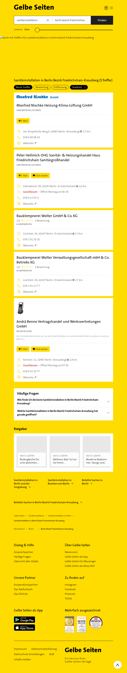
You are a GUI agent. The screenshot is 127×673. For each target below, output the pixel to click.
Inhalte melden (22, 659)
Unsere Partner (24, 578)
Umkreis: (21, 29)
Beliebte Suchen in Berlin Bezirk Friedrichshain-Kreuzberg (46, 502)
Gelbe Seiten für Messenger (80, 561)
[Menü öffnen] (111, 8)
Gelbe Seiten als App (76, 556)
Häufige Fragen (22, 556)
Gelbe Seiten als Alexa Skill (80, 566)
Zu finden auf (74, 578)
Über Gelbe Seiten (77, 545)
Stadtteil (77, 87)
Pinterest (70, 594)
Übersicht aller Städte (26, 561)
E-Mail (24, 120)
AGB (51, 654)
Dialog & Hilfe (24, 545)
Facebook (70, 589)
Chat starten (42, 175)
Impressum (20, 649)
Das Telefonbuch (23, 589)
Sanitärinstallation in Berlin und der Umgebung (26, 483)
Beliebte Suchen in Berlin (92, 481)
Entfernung (60, 87)
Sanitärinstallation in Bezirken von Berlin (59, 481)
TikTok (68, 598)
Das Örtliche (21, 594)
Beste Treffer (23, 87)
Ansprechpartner (23, 552)
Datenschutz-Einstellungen (29, 654)
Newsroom (71, 552)
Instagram (70, 584)
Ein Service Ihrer (78, 660)
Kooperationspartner (26, 584)
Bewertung (42, 87)
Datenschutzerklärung (44, 649)
